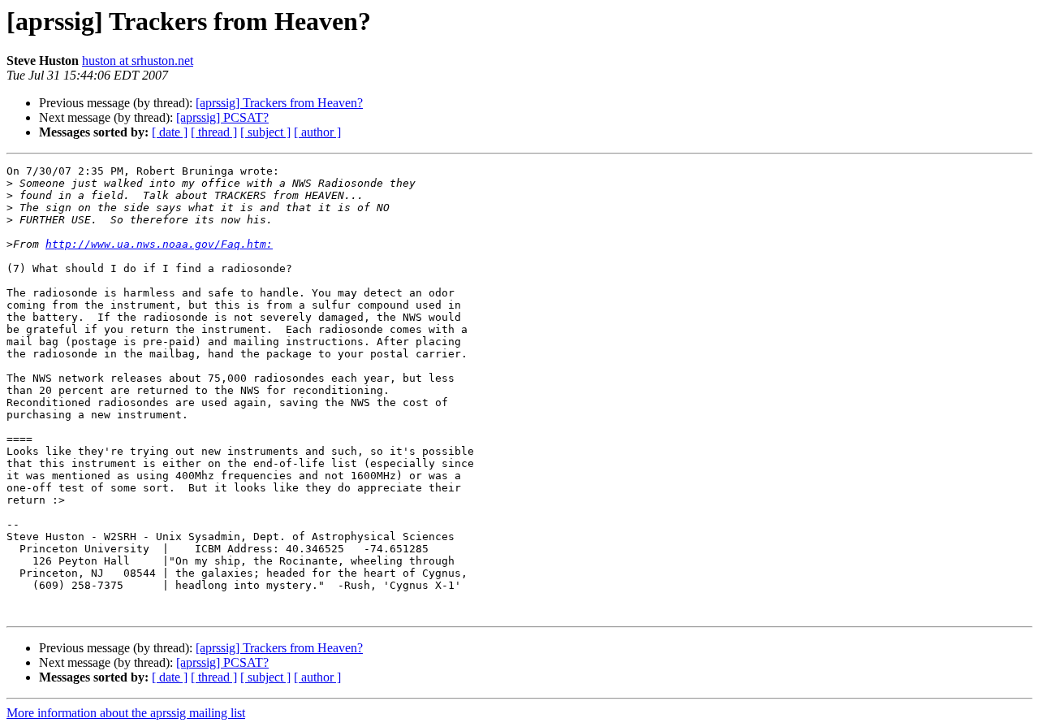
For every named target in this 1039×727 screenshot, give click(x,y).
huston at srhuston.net (137, 60)
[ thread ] (214, 132)
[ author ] (317, 132)
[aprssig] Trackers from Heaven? (279, 103)
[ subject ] (265, 132)
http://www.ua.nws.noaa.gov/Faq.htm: (159, 244)
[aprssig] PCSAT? (222, 117)
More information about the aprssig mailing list (125, 713)
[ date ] (170, 132)
